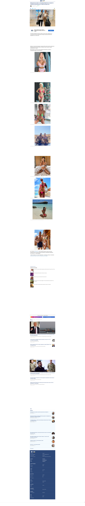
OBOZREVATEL (36, 251)
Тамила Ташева (32, 434)
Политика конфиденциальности (45, 454)
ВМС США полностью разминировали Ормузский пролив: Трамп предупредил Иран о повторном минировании (42, 335)
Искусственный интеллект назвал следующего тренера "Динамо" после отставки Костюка (40, 345)
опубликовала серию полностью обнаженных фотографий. (39, 255)
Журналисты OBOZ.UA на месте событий (46, 456)
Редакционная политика (32, 266)
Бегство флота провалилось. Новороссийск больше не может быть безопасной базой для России (40, 433)
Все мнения (31, 448)
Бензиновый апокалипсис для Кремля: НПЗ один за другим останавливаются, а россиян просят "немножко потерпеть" (40, 416)
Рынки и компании (32, 489)
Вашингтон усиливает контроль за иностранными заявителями (37, 384)
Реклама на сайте (32, 455)
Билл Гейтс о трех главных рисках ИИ (35, 444)
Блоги (31, 461)
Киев (30, 464)
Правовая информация (32, 454)
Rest (31, 408)
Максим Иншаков (34, 5)
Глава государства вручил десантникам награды (35, 379)
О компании (31, 453)
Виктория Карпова (32, 438)
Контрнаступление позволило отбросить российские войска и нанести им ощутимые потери (40, 374)
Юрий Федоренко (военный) (33, 417)
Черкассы (31, 466)
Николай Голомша (32, 421)
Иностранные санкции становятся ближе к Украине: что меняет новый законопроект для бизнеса (39, 437)
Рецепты (31, 485)
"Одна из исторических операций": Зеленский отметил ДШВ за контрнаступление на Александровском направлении (42, 373)
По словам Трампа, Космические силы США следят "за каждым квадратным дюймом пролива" (40, 336)
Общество (43, 461)
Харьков (43, 464)
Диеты (31, 486)
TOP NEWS (32, 359)
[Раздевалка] (31, 319)
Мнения (31, 410)
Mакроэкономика (44, 489)
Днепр (43, 465)
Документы (43, 455)
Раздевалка (38, 5)
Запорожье (31, 465)
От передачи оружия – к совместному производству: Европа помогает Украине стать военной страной (40, 420)
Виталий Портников (32, 441)
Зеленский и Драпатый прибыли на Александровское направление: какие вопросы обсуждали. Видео (42, 378)
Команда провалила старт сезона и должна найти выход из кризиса (37, 346)
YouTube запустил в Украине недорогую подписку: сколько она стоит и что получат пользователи (40, 340)
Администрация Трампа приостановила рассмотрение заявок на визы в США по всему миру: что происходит (41, 383)
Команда (43, 453)
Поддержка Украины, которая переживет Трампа (36, 440)
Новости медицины (32, 492)
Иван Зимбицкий (32, 445)
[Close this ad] (84, 502)
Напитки (43, 485)
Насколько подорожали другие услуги (34, 341)
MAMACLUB (43, 492)
